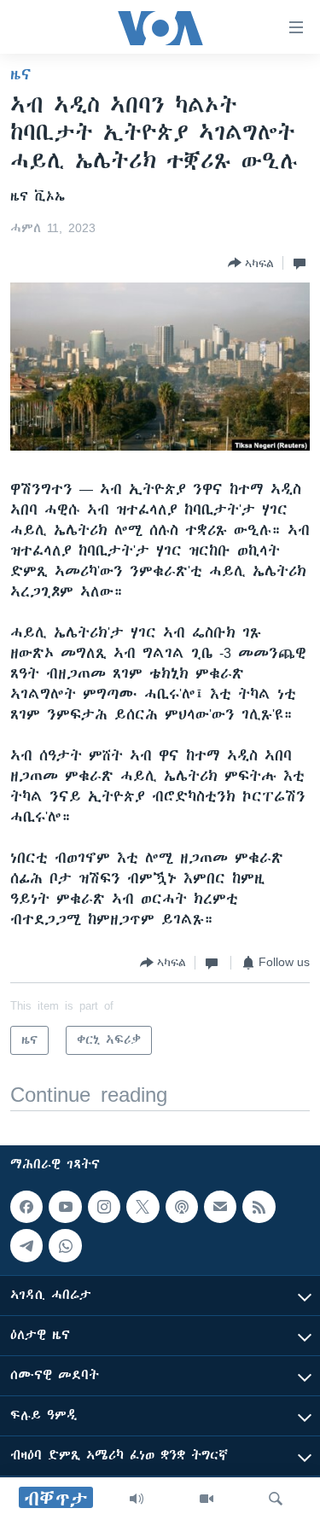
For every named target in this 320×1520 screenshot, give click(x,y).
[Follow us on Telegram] (26, 1245)
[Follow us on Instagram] (104, 1207)
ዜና (21, 74)
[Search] (275, 1498)
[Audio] (136, 1498)
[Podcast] (182, 1207)
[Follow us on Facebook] (26, 1207)
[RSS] (258, 1207)
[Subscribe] (220, 1207)
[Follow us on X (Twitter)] (142, 1207)
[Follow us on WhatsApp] (65, 1245)
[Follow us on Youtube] (65, 1207)
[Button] (251, 263)
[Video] (206, 1498)
